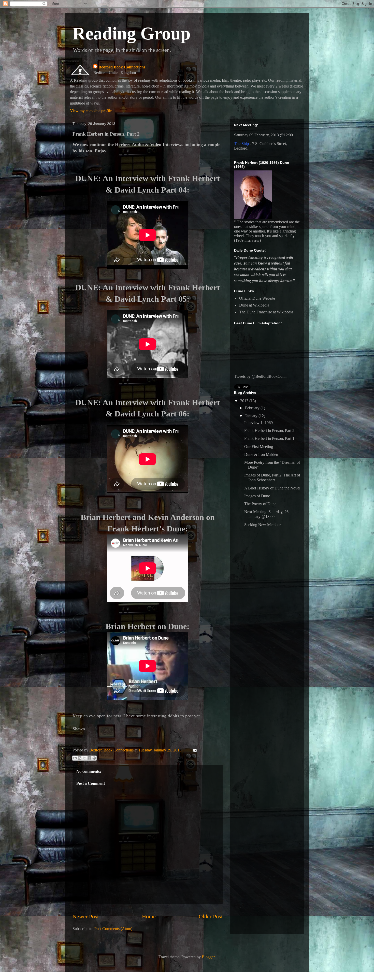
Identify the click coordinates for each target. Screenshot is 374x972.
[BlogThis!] (79, 758)
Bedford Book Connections (121, 67)
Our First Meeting (258, 446)
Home (149, 916)
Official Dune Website (257, 298)
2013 (244, 401)
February (253, 408)
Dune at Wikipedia (254, 305)
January (251, 416)
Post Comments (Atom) (113, 928)
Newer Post (86, 916)
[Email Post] (194, 750)
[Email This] (74, 758)
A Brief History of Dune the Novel (272, 488)
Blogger (208, 957)
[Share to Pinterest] (94, 758)
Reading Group (132, 33)
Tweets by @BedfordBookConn (260, 376)
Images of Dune (257, 496)
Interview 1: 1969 (258, 422)
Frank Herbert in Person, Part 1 (269, 438)
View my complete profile (91, 111)
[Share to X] (84, 758)
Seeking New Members (263, 525)
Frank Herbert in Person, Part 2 (269, 430)
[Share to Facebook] (89, 758)
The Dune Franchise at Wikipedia (266, 312)
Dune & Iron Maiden (261, 454)
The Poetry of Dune (260, 504)
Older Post (211, 916)
